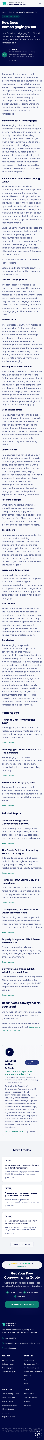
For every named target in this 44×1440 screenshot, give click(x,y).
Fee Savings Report (31, 1368)
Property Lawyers (8, 1417)
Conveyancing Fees (31, 1364)
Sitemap (27, 1401)
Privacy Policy (29, 1394)
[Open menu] (40, 3)
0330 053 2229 (10, 1338)
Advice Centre (7, 1401)
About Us (27, 1375)
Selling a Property (8, 1364)
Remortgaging (7, 1368)
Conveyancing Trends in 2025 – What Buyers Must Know (19, 970)
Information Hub (8, 1397)
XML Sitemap (29, 1405)
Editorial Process (8, 1409)
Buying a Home (8, 1360)
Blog (10, 12)
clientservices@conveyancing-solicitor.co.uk (22, 1343)
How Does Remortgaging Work (19, 782)
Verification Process (9, 1405)
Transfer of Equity (9, 1372)
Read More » (8, 742)
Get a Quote (29, 1360)
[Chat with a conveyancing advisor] (38, 1434)
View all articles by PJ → (15, 1132)
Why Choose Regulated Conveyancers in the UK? (15, 822)
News (26, 1383)
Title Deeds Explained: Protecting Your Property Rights (20, 852)
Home (4, 12)
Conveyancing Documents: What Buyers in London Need (20, 911)
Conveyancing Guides (10, 1394)
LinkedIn (32, 1132)
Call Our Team (16, 1030)
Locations (5, 1413)
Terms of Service (30, 1397)
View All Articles (20, 1244)
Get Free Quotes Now (21, 1304)
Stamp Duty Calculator (33, 1372)
